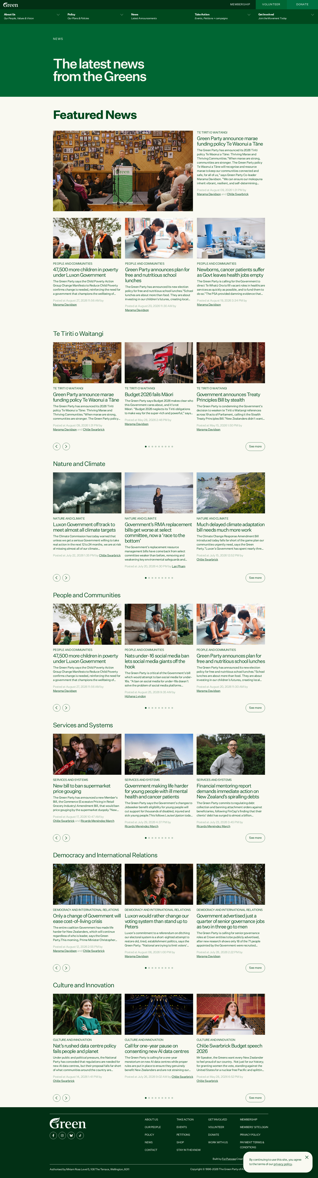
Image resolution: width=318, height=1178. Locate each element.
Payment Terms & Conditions (252, 1145)
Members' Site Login (254, 1127)
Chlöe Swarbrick (238, 194)
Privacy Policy (250, 1135)
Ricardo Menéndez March (97, 821)
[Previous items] (56, 446)
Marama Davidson (209, 194)
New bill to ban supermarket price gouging (81, 789)
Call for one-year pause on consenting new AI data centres (157, 1049)
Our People (153, 1127)
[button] (32, 16)
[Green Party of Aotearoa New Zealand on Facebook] (53, 1135)
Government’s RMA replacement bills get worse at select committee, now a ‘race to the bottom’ (158, 533)
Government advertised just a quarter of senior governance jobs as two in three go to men (231, 922)
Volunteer (271, 4)
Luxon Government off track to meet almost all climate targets (84, 527)
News (149, 1142)
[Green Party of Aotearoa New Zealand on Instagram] (62, 1135)
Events (182, 1127)
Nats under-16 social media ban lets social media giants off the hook (157, 662)
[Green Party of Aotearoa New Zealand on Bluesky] (71, 1135)
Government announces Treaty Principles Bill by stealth (228, 397)
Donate (302, 4)
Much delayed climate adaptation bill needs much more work (231, 527)
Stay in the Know (189, 1150)
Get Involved (217, 1119)
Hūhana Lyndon (135, 696)
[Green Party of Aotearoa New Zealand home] (68, 1122)
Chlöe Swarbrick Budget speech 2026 (229, 1049)
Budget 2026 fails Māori (149, 394)
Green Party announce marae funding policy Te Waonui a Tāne (230, 141)
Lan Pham (178, 566)
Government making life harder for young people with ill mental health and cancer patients (156, 792)
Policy (149, 1135)
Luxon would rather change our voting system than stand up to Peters (157, 922)
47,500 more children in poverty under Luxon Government (85, 272)
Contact (151, 1150)
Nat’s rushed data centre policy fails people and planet (84, 1049)
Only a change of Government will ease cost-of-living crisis (87, 919)
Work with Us (218, 1142)
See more (255, 446)
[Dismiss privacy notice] (307, 1157)
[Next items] (66, 446)
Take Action (185, 1119)
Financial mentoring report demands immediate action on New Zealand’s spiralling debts (228, 792)
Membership (240, 4)
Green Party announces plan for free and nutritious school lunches (157, 275)
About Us (151, 1119)
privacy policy (283, 1164)
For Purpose (229, 1159)
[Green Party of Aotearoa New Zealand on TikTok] (80, 1135)
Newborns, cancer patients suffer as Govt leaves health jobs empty (230, 272)
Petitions (183, 1135)
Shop (180, 1142)
